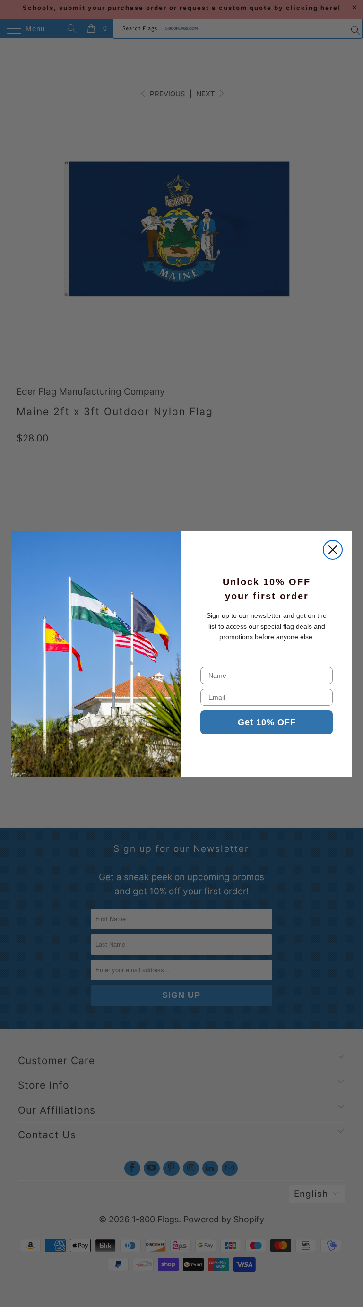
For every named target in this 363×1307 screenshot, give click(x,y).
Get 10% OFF (267, 722)
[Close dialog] (332, 549)
